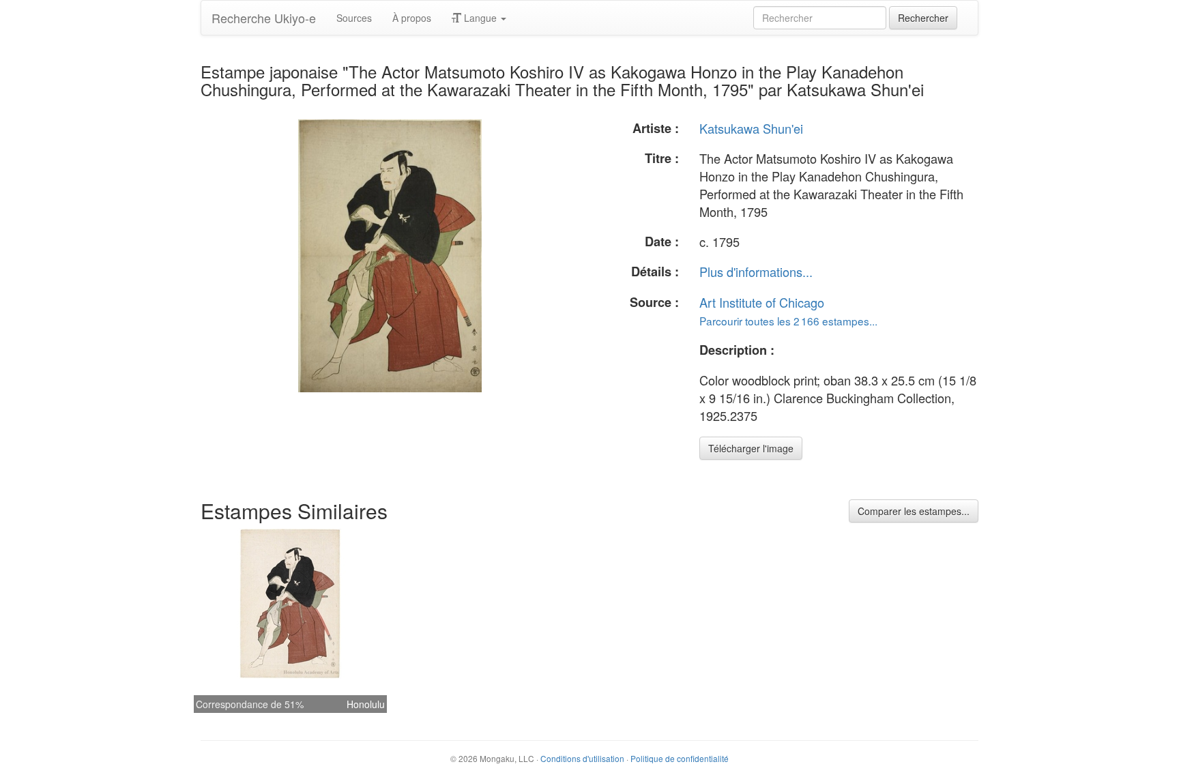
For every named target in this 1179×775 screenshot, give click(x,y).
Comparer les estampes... (914, 511)
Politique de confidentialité (679, 758)
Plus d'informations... (756, 271)
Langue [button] (480, 18)
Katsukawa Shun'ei (751, 128)
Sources (354, 18)
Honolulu (366, 704)
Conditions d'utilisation (582, 758)
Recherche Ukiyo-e (264, 18)
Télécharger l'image (751, 448)
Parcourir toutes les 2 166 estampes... (788, 320)
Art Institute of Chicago (761, 302)
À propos (411, 18)
